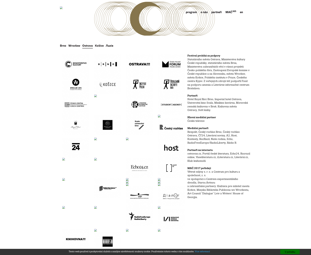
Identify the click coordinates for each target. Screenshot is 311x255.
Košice (99, 45)
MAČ (230, 12)
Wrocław (74, 45)
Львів (109, 45)
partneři (216, 12)
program (191, 12)
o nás (204, 12)
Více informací (202, 251)
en (241, 12)
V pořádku (290, 251)
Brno (63, 45)
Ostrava (87, 45)
